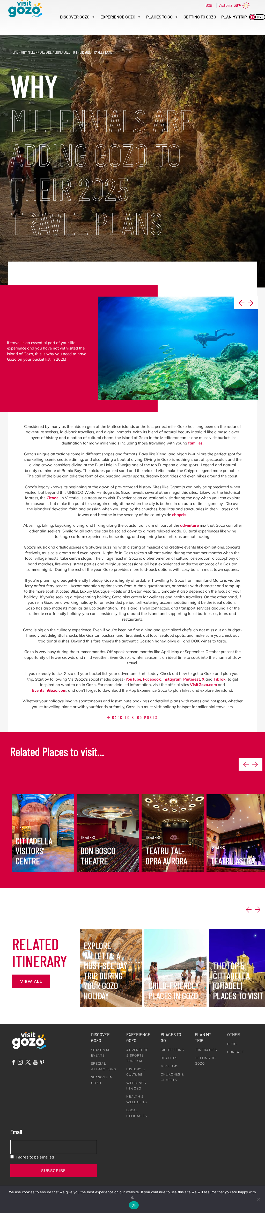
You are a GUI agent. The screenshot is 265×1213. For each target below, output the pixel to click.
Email (16, 1131)
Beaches (169, 1058)
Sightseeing (172, 1050)
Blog (232, 1044)
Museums (169, 1066)
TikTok (219, 679)
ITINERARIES (206, 1050)
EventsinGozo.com (49, 690)
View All (31, 981)
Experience (117, 16)
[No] (258, 1199)
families (195, 443)
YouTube (133, 679)
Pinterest (191, 679)
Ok (133, 1205)
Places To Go (159, 16)
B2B (208, 5)
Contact (235, 1052)
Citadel (53, 497)
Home (14, 52)
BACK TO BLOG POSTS (134, 717)
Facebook (152, 679)
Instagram (172, 679)
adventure (189, 525)
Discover (75, 16)
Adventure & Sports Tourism (137, 1055)
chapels (179, 514)
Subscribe (53, 1170)
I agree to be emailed (35, 1156)
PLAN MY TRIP (234, 16)
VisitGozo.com (203, 684)
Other (233, 1034)
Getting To (199, 16)
